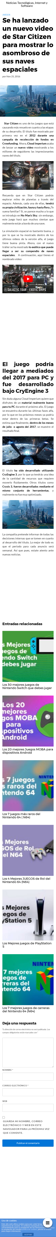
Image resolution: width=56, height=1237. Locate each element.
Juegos (6, 14)
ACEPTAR (28, 1235)
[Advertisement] (28, 325)
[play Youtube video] (28, 279)
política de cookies (29, 1229)
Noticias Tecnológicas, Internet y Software (26, 4)
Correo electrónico (15, 1085)
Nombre (7, 1070)
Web (4, 1101)
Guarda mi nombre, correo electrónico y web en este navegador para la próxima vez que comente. (26, 1127)
